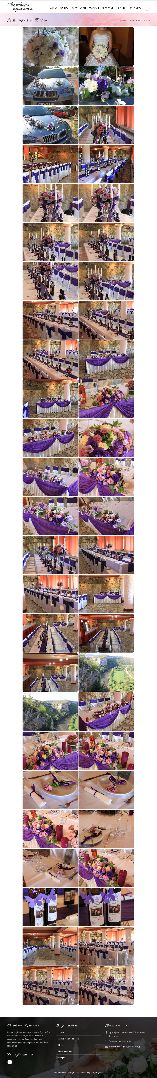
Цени (121, 8)
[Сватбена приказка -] (20, 7)
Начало (53, 8)
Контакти (135, 8)
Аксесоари (108, 8)
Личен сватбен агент (68, 1038)
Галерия (94, 8)
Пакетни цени (65, 1051)
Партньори (78, 8)
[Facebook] (147, 8)
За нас (64, 8)
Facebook (10, 1062)
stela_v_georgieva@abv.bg (127, 1046)
